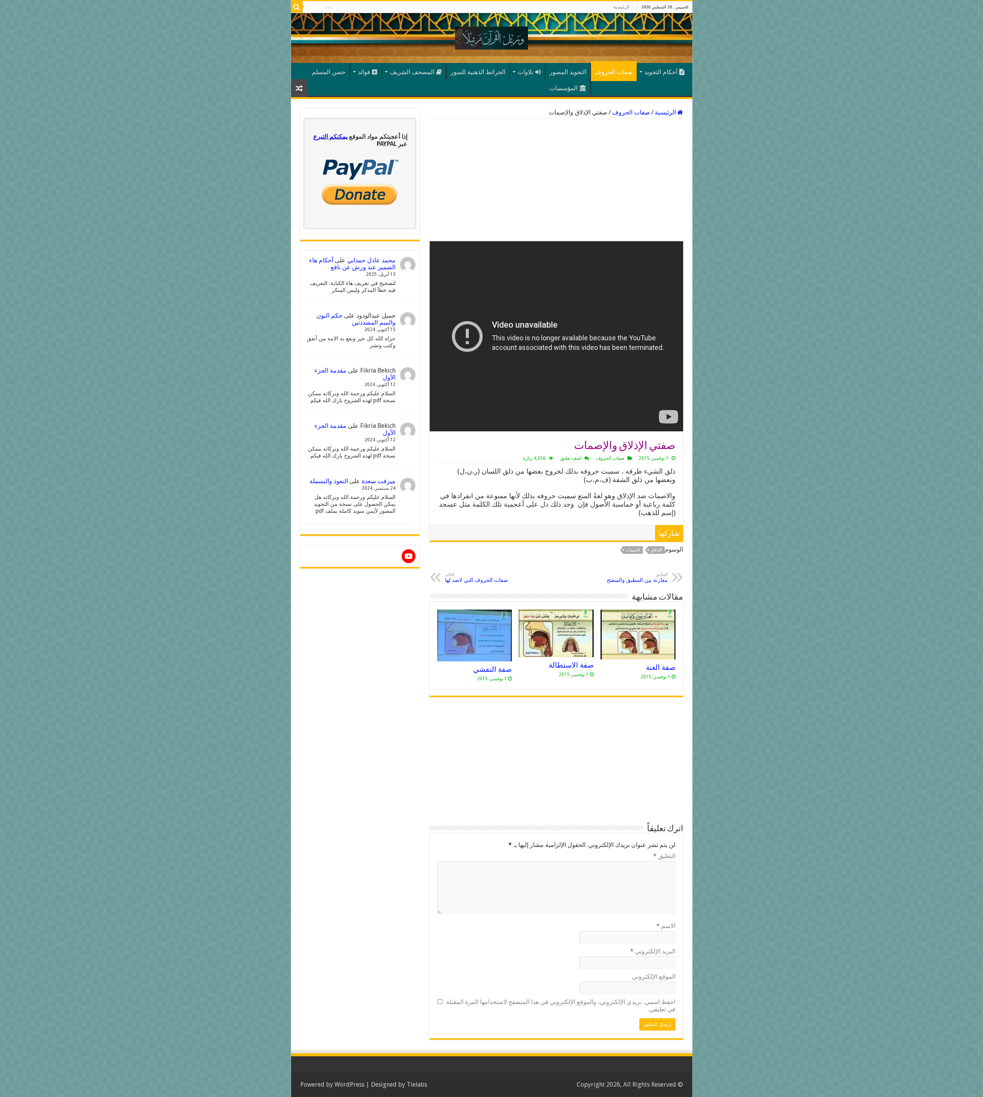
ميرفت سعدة (379, 481)
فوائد (364, 72)
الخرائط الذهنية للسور (477, 72)
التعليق (664, 856)
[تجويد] (491, 36)
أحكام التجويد (660, 72)
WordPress (349, 1084)
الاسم (665, 926)
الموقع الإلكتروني (653, 976)
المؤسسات (563, 88)
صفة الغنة (660, 667)
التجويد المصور (567, 72)
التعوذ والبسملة (328, 481)
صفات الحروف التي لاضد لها (476, 577)
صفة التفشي (492, 669)
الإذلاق (656, 550)
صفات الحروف (614, 72)
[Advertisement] (556, 180)
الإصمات (633, 550)
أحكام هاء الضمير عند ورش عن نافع (352, 264)
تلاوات (525, 72)
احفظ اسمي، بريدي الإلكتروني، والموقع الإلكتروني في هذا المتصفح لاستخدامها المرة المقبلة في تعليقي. (560, 1005)
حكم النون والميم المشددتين (356, 319)
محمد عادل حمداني (371, 260)
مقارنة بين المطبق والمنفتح (637, 577)
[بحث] (297, 7)
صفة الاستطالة (571, 665)
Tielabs (417, 1084)
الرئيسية (621, 7)
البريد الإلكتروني (652, 951)
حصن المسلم (329, 72)
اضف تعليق (570, 458)
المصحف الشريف (412, 72)
